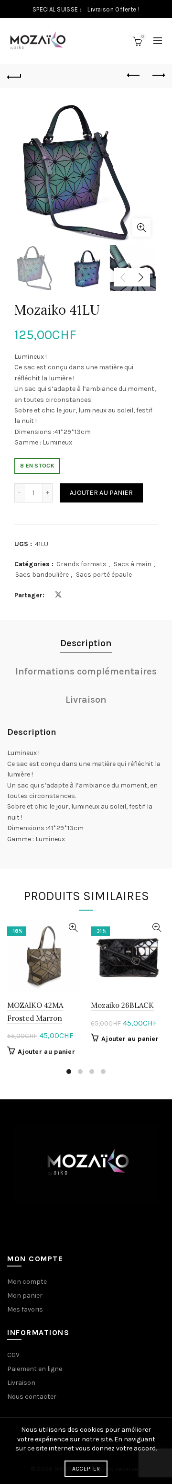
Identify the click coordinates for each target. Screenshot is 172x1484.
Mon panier (25, 1295)
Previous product (134, 75)
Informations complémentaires (86, 671)
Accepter (86, 1468)
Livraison (86, 699)
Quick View (72, 927)
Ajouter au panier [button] (46, 1052)
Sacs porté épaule (104, 575)
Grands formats (81, 564)
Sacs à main (132, 564)
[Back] (14, 75)
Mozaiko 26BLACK (122, 1005)
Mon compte (27, 1282)
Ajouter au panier (101, 493)
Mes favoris (25, 1309)
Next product (158, 75)
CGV (13, 1355)
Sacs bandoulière (42, 575)
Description (86, 643)
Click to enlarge (141, 227)
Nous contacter (31, 1397)
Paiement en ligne (34, 1369)
